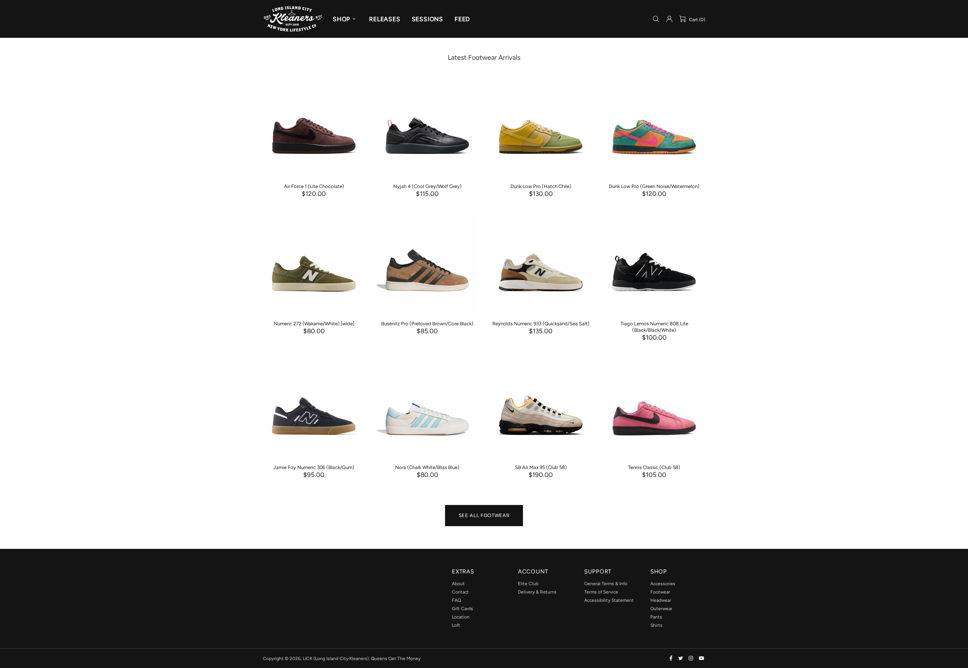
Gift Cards (462, 608)
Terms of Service (601, 592)
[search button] (656, 19)
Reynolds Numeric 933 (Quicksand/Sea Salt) (540, 323)
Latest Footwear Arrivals (484, 57)
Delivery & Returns (537, 592)
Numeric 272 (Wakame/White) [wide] (314, 323)
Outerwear (661, 608)
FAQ (456, 600)
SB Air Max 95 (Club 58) (541, 467)
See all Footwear (484, 515)
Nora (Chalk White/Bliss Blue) (427, 467)
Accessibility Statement (609, 600)
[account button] (669, 19)
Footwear (660, 592)
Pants (656, 617)
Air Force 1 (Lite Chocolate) (314, 186)
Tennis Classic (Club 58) (654, 467)
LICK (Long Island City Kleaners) (293, 19)
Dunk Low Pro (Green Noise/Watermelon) (654, 186)
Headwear (660, 600)
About (458, 583)
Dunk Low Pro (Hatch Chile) (540, 186)
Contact (460, 592)
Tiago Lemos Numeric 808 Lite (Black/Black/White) (654, 327)
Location (461, 617)
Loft (456, 625)
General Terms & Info (605, 583)
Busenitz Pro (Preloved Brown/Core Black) (427, 323)
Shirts (656, 625)
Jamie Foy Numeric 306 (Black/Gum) (313, 467)
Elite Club (528, 583)
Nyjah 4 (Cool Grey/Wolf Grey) (427, 186)
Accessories (662, 583)
